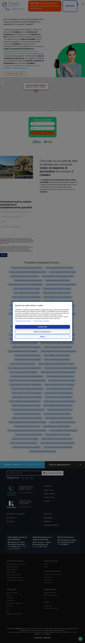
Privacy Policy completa (41, 321)
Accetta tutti (42, 327)
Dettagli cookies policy (23, 321)
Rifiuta (42, 337)
